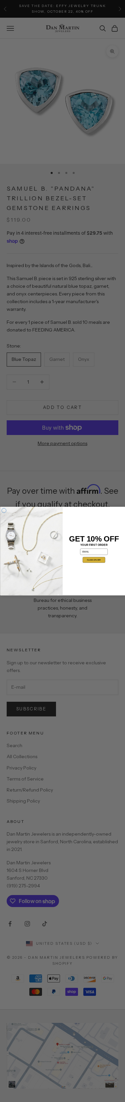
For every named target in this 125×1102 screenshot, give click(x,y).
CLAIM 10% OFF (94, 560)
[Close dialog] (4, 510)
